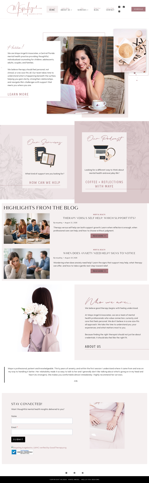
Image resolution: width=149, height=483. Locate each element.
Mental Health (99, 214)
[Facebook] (124, 7)
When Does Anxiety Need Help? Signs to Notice (99, 253)
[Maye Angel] (24, 9)
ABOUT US (93, 346)
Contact (110, 9)
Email (14, 427)
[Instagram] (119, 7)
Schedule (138, 9)
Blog (97, 9)
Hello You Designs (90, 479)
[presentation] (27, 228)
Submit (18, 439)
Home (52, 9)
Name (14, 416)
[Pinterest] (119, 11)
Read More (99, 236)
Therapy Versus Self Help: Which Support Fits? (99, 218)
